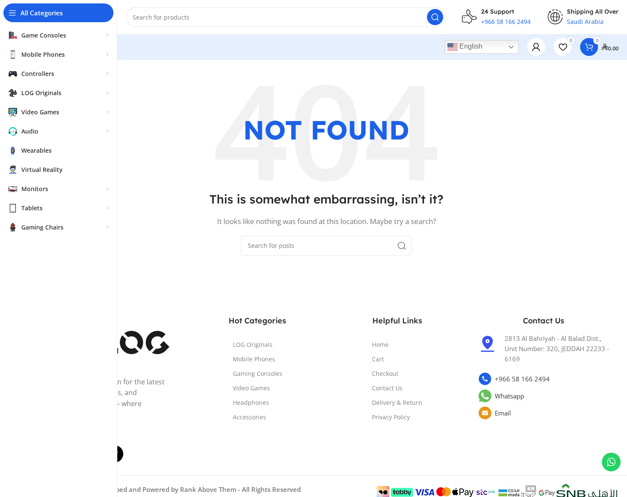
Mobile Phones (254, 359)
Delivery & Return (397, 402)
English (470, 46)
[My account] (536, 46)
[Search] (435, 17)
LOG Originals (253, 344)
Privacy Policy (391, 417)
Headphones (251, 402)
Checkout (385, 373)
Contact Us (387, 388)
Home (380, 344)
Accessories (249, 417)
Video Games (251, 388)
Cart (378, 359)
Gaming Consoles (257, 373)
